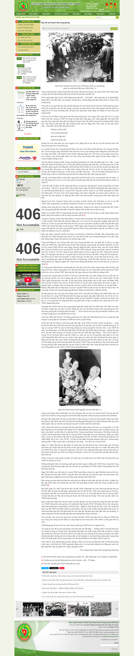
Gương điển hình (28, 44)
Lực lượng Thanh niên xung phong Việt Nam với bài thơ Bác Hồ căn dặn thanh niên (68, 596)
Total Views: (21, 301)
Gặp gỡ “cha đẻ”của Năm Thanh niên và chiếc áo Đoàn (59, 592)
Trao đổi (46, 14)
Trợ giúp (100, 14)
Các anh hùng (23, 50)
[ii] (47, 264)
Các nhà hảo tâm (24, 37)
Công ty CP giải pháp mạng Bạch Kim (106, 652)
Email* (116, 643)
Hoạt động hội (28, 21)
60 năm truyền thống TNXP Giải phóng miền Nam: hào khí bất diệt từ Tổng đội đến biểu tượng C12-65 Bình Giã (76, 580)
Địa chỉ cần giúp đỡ (25, 40)
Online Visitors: (22, 294)
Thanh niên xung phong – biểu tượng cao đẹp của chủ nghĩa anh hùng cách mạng (67, 576)
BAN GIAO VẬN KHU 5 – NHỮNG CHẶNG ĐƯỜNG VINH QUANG (62, 588)
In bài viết (114, 28)
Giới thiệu (33, 14)
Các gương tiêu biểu (26, 47)
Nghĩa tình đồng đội (25, 28)
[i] (84, 215)
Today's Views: (22, 296)
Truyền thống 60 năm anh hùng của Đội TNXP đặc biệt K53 (60, 584)
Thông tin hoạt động (26, 25)
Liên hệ (112, 14)
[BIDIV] (28, 156)
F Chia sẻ (45, 568)
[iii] (48, 485)
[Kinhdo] (28, 150)
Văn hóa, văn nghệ (25, 31)
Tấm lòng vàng (28, 34)
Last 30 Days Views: (23, 298)
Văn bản (76, 14)
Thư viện (88, 14)
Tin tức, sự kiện (61, 14)
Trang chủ (20, 14)
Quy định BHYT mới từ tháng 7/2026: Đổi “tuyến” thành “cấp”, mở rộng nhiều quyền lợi (32, 95)
